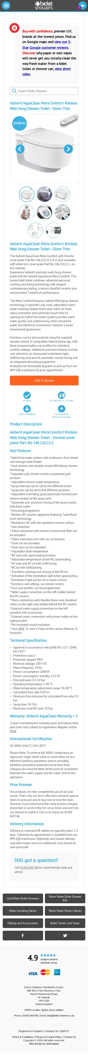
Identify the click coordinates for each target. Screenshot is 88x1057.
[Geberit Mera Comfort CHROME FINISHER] (62, 194)
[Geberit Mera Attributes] (62, 212)
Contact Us (70, 1037)
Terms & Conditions (22, 1037)
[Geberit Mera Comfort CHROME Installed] (44, 194)
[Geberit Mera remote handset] (26, 212)
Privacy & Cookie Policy (48, 1037)
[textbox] (44, 91)
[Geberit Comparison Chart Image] (53, 230)
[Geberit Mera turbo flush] (44, 212)
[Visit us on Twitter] (65, 935)
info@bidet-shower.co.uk (60, 1015)
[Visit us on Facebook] (23, 935)
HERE (21, 629)
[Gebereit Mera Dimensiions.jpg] (35, 230)
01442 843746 (29, 868)
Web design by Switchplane (44, 1043)
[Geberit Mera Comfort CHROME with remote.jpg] (26, 194)
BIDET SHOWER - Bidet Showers (44, 5)
